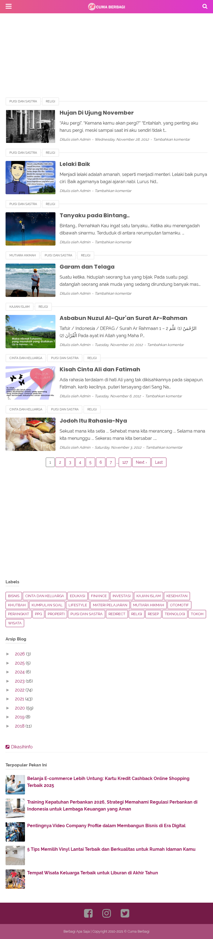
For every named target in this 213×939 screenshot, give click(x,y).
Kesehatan (176, 596)
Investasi (122, 596)
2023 (20, 681)
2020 (20, 708)
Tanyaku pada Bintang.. (95, 215)
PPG (38, 614)
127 (125, 462)
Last (159, 462)
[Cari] (204, 6)
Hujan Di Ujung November (97, 113)
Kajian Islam (19, 307)
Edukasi (77, 596)
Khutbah (17, 605)
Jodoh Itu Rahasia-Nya (93, 421)
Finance (99, 596)
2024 (20, 672)
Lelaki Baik (75, 164)
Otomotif (179, 605)
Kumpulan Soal (47, 605)
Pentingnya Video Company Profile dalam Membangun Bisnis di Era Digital (106, 825)
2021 (20, 698)
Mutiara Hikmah (22, 255)
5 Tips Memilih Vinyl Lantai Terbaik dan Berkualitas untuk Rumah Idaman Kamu (111, 849)
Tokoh (197, 614)
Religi (50, 101)
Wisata (15, 623)
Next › (141, 462)
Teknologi (175, 614)
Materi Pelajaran (110, 605)
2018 (20, 726)
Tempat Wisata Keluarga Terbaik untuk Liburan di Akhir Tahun (92, 872)
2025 (20, 663)
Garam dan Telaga (87, 267)
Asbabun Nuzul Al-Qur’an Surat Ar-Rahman (123, 318)
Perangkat (18, 614)
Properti (56, 614)
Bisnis (13, 596)
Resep (153, 614)
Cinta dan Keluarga (25, 358)
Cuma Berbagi (138, 931)
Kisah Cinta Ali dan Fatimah (100, 369)
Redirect (116, 614)
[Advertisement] (106, 58)
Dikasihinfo (22, 746)
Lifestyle (78, 605)
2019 (20, 717)
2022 (20, 690)
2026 (20, 654)
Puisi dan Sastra (23, 101)
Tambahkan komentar (171, 139)
